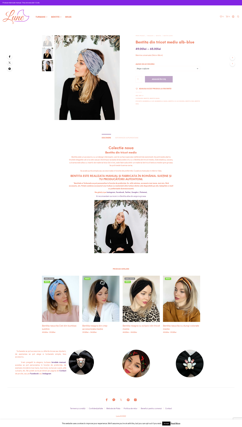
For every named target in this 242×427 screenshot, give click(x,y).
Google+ (135, 192)
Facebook (120, 192)
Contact (62, 370)
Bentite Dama (168, 36)
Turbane (40, 17)
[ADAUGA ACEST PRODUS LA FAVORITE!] (60, 317)
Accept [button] (166, 423)
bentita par (189, 101)
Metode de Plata (113, 408)
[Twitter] (9, 62)
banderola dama (161, 101)
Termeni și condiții (77, 408)
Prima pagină (140, 36)
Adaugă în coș (159, 79)
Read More (175, 423)
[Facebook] (9, 56)
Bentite (55, 17)
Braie (68, 17)
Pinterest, (143, 192)
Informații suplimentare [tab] (126, 138)
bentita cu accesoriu (176, 101)
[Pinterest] (9, 68)
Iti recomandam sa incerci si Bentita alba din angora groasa (121, 196)
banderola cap (148, 101)
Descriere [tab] (106, 138)
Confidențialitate (96, 408)
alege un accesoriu (145, 64)
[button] (221, 16)
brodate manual (59, 362)
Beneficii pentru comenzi (151, 408)
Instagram (110, 192)
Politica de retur (130, 408)
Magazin (150, 36)
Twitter (128, 192)
